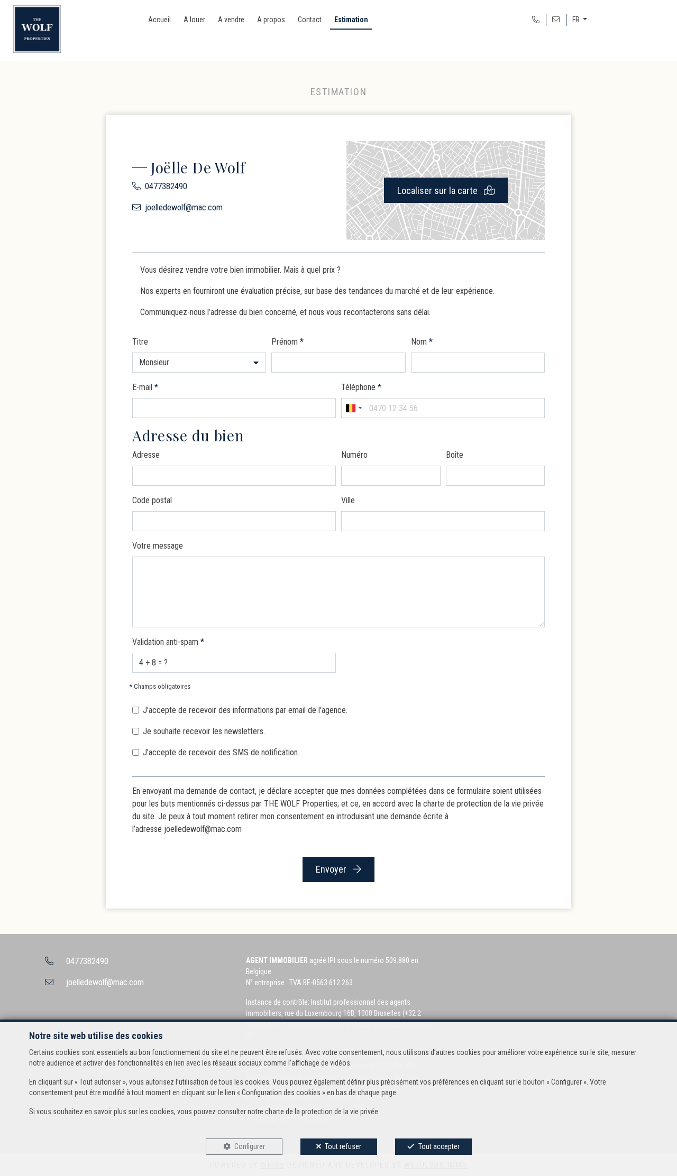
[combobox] (353, 408)
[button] (199, 363)
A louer (194, 19)
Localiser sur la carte (438, 190)
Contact (310, 19)
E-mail (145, 387)
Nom (422, 342)
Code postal (152, 500)
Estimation (351, 19)
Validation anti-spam (168, 642)
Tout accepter (439, 1146)
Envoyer (332, 869)
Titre (140, 342)
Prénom (287, 342)
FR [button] (576, 19)
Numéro (354, 455)
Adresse (146, 455)
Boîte (454, 455)
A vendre (231, 19)
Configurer (249, 1146)
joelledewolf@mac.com (184, 207)
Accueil (159, 19)
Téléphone (361, 387)
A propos (271, 19)
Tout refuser (343, 1146)
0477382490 (166, 186)
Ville (348, 500)
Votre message (157, 546)
